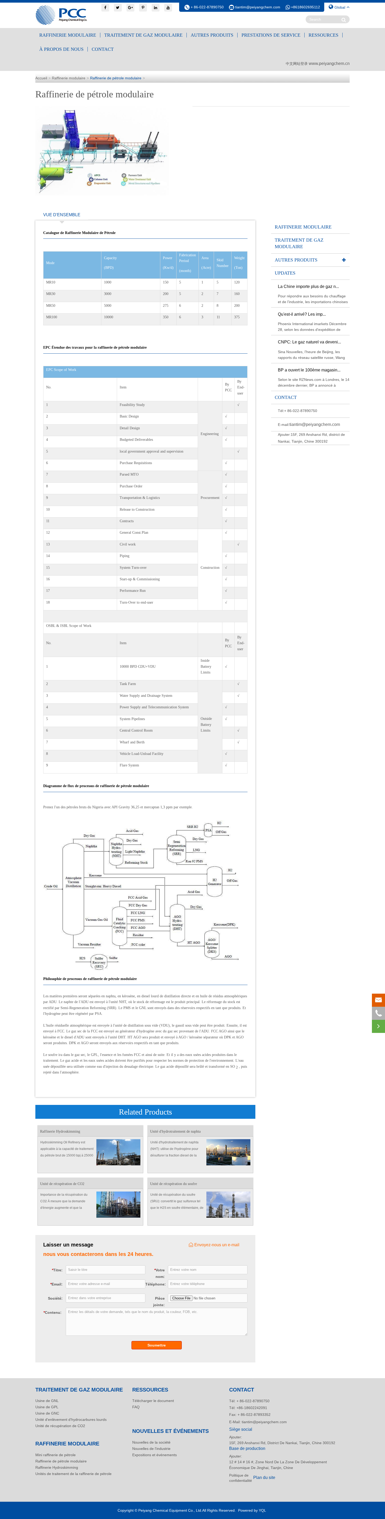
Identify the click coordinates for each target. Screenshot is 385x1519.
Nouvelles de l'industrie (151, 1448)
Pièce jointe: (159, 1301)
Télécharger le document (153, 1401)
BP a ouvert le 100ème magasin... (309, 370)
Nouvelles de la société (151, 1442)
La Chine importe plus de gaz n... (308, 286)
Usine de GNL (47, 1401)
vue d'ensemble (61, 215)
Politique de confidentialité (239, 1478)
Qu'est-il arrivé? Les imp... (302, 314)
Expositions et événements (154, 1455)
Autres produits (212, 35)
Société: (55, 1298)
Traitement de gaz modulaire (143, 35)
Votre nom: (159, 1273)
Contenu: (52, 1312)
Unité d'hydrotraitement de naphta (175, 1131)
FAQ (136, 1407)
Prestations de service (270, 35)
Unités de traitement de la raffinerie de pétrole (73, 1474)
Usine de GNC (47, 1413)
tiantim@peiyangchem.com (257, 7)
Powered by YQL (252, 1510)
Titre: (57, 1270)
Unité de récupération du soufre (173, 1184)
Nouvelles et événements (170, 1431)
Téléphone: (155, 1284)
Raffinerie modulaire (67, 35)
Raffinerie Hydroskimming (60, 1131)
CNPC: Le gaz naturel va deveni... (309, 342)
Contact (103, 49)
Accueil (41, 78)
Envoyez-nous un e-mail (216, 1245)
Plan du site (264, 1477)
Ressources (323, 35)
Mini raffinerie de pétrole (55, 1455)
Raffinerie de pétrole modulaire (115, 78)
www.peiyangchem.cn (329, 63)
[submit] (344, 19)
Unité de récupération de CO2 (62, 1184)
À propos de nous (61, 49)
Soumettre (156, 1345)
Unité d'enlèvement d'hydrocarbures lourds (71, 1419)
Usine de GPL (46, 1407)
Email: (56, 1284)
